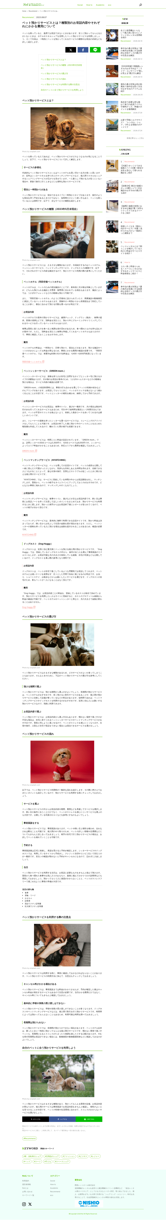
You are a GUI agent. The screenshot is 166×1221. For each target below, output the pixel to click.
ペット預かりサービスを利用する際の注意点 (60, 84)
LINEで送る (90, 1119)
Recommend (55, 1191)
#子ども (47, 1161)
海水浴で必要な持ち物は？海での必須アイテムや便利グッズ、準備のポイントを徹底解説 (131, 105)
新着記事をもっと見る (135, 138)
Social (80, 5)
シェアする (63, 1119)
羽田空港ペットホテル (32, 361)
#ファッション (69, 1156)
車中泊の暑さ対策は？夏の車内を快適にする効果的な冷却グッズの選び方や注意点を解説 (131, 52)
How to (89, 5)
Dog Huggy (27, 607)
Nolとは (25, 1188)
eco (109, 5)
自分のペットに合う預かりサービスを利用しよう (62, 90)
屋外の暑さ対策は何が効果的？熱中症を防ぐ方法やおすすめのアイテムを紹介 (131, 87)
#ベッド (27, 1161)
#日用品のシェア (52, 1156)
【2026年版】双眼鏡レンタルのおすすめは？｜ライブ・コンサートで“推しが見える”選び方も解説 (132, 69)
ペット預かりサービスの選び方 (54, 73)
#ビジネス (83, 1156)
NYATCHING (28, 534)
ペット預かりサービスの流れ (53, 79)
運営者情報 (26, 1184)
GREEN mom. (28, 451)
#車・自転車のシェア (32, 1156)
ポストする (36, 1119)
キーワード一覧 (28, 1195)
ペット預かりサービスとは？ (53, 59)
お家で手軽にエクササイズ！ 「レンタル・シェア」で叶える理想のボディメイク (131, 123)
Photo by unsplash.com (31, 151)
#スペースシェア (62, 1161)
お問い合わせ (27, 1191)
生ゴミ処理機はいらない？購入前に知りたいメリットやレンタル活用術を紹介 (131, 34)
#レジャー (95, 1156)
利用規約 (25, 1181)
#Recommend (29, 1138)
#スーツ (37, 1161)
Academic (100, 5)
